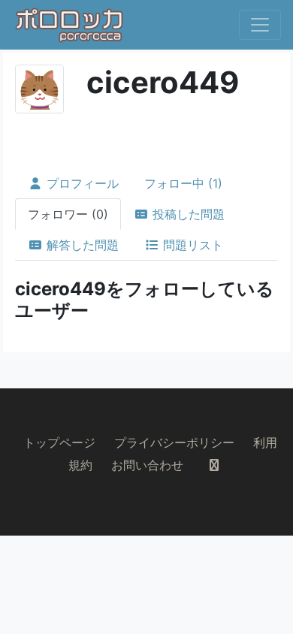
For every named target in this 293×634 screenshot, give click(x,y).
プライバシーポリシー (174, 442)
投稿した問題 (187, 214)
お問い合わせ (147, 464)
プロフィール (81, 183)
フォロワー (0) (68, 214)
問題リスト (191, 244)
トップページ (59, 442)
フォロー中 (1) (183, 183)
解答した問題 (81, 244)
